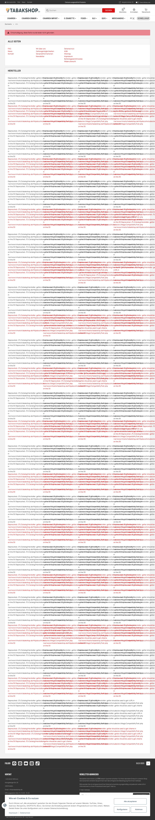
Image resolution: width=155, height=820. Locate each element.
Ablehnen (139, 809)
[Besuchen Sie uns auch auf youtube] (26, 763)
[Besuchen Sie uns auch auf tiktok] (37, 763)
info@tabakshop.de (15, 790)
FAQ (18, 2)
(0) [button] (128, 2)
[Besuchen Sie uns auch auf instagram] (32, 763)
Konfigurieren (122, 809)
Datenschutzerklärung (113, 784)
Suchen (108, 10)
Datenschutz (25, 813)
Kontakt (29, 2)
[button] (148, 763)
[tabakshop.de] (23, 10)
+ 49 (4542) (9, 779)
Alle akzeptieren (130, 801)
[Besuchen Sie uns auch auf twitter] (20, 763)
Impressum (13, 813)
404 (16, 24)
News (23, 2)
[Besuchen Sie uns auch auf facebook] (14, 763)
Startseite (8, 24)
